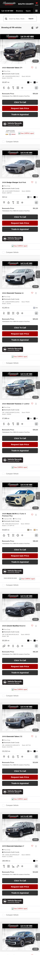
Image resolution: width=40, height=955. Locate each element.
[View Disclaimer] (22, 88)
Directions (19, 11)
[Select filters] (32, 27)
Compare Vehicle (12, 142)
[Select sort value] (36, 27)
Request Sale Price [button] (20, 108)
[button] (7, 11)
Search (31, 18)
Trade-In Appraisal (20, 114)
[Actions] (36, 68)
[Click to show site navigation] (36, 11)
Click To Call (20, 102)
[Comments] (36, 87)
